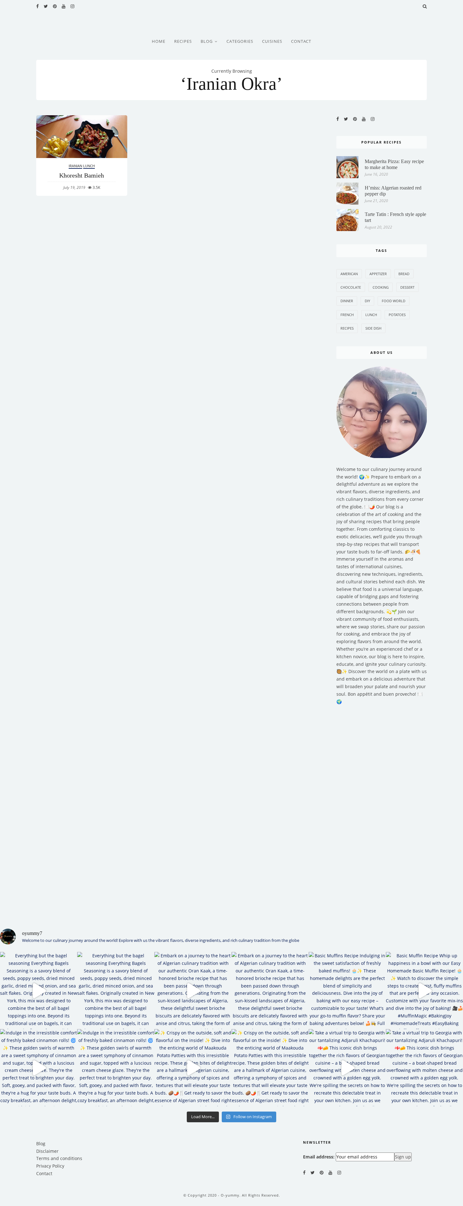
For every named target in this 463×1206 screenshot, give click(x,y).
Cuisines (272, 41)
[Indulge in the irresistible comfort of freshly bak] (38, 1067)
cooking (381, 287)
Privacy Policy (50, 1166)
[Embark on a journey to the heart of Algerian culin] (193, 990)
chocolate (350, 287)
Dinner (346, 300)
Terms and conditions (59, 1158)
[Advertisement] (381, 812)
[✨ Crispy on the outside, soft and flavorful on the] (193, 1067)
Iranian (75, 165)
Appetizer (378, 273)
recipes (347, 328)
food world (393, 300)
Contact (301, 41)
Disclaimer (47, 1151)
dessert (407, 287)
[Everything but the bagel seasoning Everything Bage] (38, 990)
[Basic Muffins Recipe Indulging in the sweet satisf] (347, 990)
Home (158, 41)
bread (403, 273)
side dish (373, 328)
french (347, 314)
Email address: (318, 1157)
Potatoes (397, 314)
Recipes (183, 41)
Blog (207, 41)
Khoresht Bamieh (81, 175)
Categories (239, 41)
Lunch (89, 165)
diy (367, 300)
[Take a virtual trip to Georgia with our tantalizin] (347, 1067)
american (349, 273)
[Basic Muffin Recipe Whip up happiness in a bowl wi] (424, 990)
